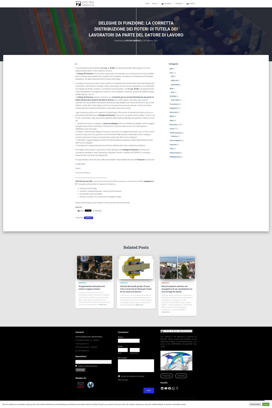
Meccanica (173, 112)
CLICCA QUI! (149, 160)
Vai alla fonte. (80, 164)
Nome (121, 337)
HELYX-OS (174, 80)
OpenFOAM (175, 85)
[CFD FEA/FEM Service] (85, 3)
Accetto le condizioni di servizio (87, 366)
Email (120, 346)
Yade (172, 92)
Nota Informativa (123, 380)
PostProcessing (175, 133)
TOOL (172, 148)
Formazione (174, 104)
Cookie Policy (181, 376)
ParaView (174, 136)
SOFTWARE (167, 3)
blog (94, 188)
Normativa (88, 217)
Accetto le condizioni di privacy (133, 376)
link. (106, 155)
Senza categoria (175, 140)
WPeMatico (87, 173)
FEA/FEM (173, 96)
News (172, 120)
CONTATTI (192, 3)
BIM (171, 69)
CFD (171, 73)
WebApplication (175, 157)
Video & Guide (175, 153)
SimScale (173, 144)
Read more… (103, 304)
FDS (172, 76)
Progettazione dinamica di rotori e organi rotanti (92, 287)
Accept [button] (266, 404)
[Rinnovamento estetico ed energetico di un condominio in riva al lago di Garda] (177, 267)
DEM (171, 89)
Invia (149, 390)
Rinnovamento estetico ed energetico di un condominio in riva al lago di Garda (177, 289)
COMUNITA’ (178, 3)
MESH (172, 116)
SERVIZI (154, 3)
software (91, 191)
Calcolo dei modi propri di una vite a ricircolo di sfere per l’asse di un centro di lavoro (136, 289)
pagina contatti (115, 197)
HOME (147, 3)
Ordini (172, 129)
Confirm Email (134, 353)
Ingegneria (173, 108)
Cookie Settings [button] (255, 404)
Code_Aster (175, 100)
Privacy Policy (166, 376)
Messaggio (123, 358)
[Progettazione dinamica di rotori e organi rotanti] (94, 267)
